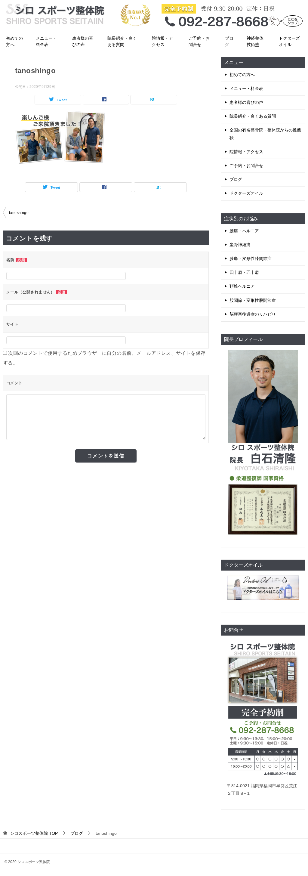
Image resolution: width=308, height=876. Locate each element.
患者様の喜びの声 (82, 41)
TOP (34, 833)
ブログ (229, 41)
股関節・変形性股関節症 (252, 300)
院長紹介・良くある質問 (122, 41)
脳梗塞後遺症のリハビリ (252, 314)
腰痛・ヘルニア (244, 230)
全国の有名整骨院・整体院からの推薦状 (265, 134)
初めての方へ (14, 41)
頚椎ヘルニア (242, 286)
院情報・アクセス (162, 41)
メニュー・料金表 (46, 41)
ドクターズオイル (289, 41)
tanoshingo (19, 213)
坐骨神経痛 (240, 244)
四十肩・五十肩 (244, 272)
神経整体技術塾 (255, 41)
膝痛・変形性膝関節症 (250, 258)
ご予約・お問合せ (199, 41)
